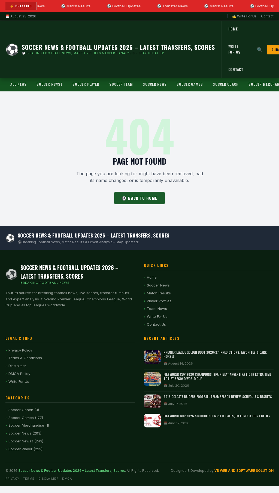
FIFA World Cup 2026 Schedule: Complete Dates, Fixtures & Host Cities (216, 416)
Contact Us (156, 324)
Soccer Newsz (50, 84)
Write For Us (234, 49)
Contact (267, 16)
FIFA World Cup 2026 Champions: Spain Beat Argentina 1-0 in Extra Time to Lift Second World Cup (217, 376)
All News (18, 84)
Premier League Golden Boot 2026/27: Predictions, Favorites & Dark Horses (215, 354)
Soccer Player (85, 84)
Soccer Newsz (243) (25, 441)
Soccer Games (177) (25, 417)
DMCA (67, 478)
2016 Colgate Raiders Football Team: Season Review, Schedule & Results (217, 396)
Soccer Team (121, 84)
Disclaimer (17, 365)
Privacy (12, 478)
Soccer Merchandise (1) (28, 425)
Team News (157, 308)
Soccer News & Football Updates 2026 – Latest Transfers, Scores (71, 471)
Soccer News (155, 84)
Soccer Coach (226, 84)
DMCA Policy (19, 373)
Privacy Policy (20, 350)
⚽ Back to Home (139, 198)
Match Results (159, 293)
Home (233, 29)
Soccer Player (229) (25, 449)
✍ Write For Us (244, 16)
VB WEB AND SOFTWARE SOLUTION (244, 471)
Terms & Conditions (25, 358)
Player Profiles (159, 301)
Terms (29, 478)
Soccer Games (190, 84)
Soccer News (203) (24, 433)
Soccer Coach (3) (23, 410)
